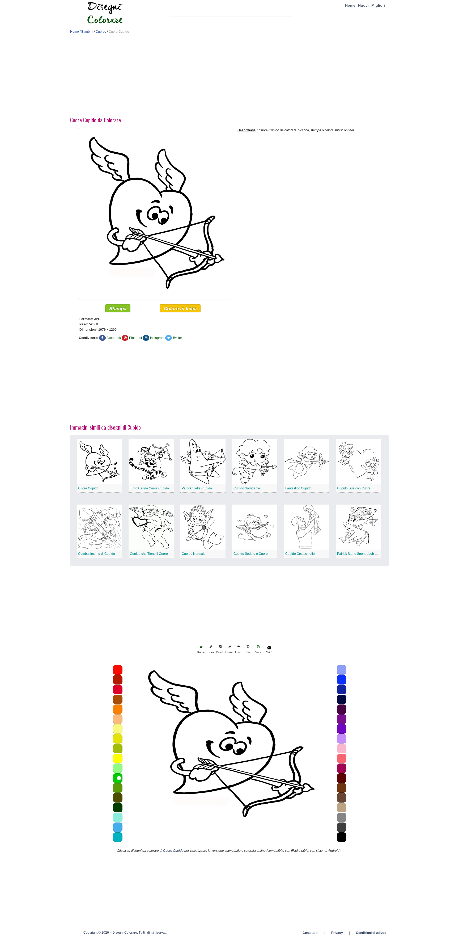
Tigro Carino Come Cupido (149, 488)
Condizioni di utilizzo (371, 933)
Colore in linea (180, 308)
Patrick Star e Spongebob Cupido (361, 554)
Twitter (177, 338)
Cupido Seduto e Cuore (250, 554)
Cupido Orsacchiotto (300, 554)
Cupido (101, 31)
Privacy (337, 933)
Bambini (87, 31)
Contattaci (310, 933)
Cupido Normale (194, 554)
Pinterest (135, 338)
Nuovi (363, 5)
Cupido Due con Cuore (354, 488)
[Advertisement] (229, 76)
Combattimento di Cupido (96, 554)
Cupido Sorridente (246, 488)
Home (350, 5)
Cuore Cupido (88, 488)
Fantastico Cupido (298, 488)
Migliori (378, 5)
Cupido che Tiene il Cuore (149, 554)
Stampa (117, 308)
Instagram (157, 338)
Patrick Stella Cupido (197, 488)
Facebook (114, 338)
